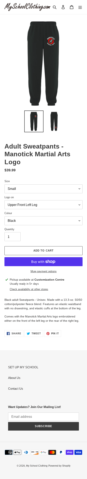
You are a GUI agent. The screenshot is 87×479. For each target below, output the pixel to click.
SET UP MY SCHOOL (23, 367)
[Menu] (80, 7)
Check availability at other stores (29, 289)
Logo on (9, 197)
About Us (14, 377)
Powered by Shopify (59, 465)
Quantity (9, 229)
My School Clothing (37, 465)
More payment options (44, 271)
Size (7, 181)
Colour (8, 213)
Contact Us (15, 388)
